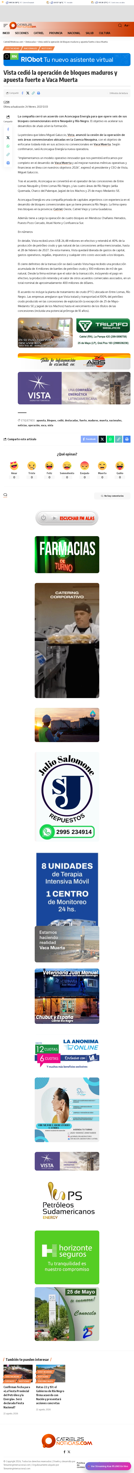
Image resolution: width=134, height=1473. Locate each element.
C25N (6, 101)
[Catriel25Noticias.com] (22, 25)
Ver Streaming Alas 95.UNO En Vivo (109, 1466)
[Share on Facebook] (22, 93)
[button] (6, 25)
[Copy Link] (33, 93)
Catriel (58, 209)
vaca (43, 425)
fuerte (83, 420)
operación (34, 425)
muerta (103, 420)
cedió (60, 420)
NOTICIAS (47, 48)
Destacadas (12, 48)
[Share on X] (27, 93)
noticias (22, 425)
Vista (71, 135)
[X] (69, 1452)
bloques (51, 420)
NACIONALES (30, 48)
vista (50, 425)
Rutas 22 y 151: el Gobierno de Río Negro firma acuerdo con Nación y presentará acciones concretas (50, 1395)
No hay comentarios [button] (114, 496)
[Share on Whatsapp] (8, 146)
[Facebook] (64, 1452)
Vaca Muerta (102, 144)
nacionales (115, 420)
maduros (93, 420)
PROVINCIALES (45, 1381)
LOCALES (10, 1381)
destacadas (71, 420)
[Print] (38, 93)
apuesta (41, 420)
